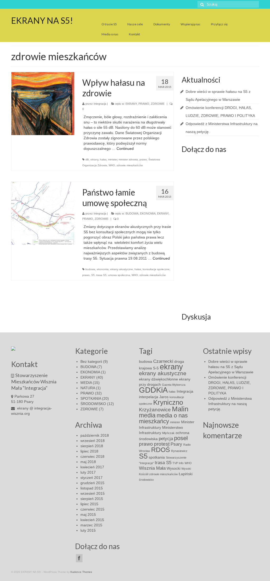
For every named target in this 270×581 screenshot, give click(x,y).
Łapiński (185, 474)
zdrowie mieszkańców (130, 165)
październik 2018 (94, 435)
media (147, 415)
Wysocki (173, 468)
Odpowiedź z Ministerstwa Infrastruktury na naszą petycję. (230, 403)
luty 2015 (88, 530)
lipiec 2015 (89, 504)
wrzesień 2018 (92, 441)
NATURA (87, 388)
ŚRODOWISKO (93, 404)
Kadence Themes (81, 571)
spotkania (157, 457)
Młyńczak (168, 433)
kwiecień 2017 (92, 467)
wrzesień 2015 (92, 493)
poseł (181, 438)
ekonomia (103, 269)
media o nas (172, 415)
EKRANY (131, 103)
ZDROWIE (158, 103)
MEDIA (86, 382)
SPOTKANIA (90, 398)
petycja (166, 438)
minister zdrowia (128, 159)
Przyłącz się (219, 24)
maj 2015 (88, 514)
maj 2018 (88, 462)
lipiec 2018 (89, 451)
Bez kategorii (91, 361)
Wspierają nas (190, 24)
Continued (125, 148)
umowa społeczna (119, 275)
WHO (112, 165)
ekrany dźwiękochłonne (158, 379)
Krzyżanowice (155, 409)
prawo (143, 159)
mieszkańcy (154, 421)
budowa (90, 269)
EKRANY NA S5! (42, 20)
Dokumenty (161, 24)
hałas (103, 159)
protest (162, 444)
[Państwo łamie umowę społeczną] (42, 213)
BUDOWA (132, 213)
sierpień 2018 (91, 446)
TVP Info (178, 463)
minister (112, 159)
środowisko (146, 479)
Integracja (100, 103)
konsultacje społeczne (156, 269)
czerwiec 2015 (92, 509)
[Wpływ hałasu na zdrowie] (42, 103)
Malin (180, 409)
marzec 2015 (91, 525)
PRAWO (143, 103)
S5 (93, 275)
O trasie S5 (109, 24)
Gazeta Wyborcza (173, 384)
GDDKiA (153, 390)
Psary (176, 444)
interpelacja (148, 397)
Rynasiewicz (179, 451)
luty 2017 (88, 472)
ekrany (94, 159)
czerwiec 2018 (92, 456)
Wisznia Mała (152, 468)
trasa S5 (101, 275)
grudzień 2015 (92, 483)
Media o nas (110, 34)
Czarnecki (163, 361)
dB (87, 159)
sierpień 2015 (91, 499)
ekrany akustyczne (121, 269)
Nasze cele (135, 24)
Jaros (163, 397)
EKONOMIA (148, 213)
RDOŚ (160, 449)
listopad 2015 (91, 488)
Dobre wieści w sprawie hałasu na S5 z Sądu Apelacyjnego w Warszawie (230, 366)
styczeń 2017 (91, 477)
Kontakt (134, 34)
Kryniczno (168, 402)
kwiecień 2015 (92, 520)
